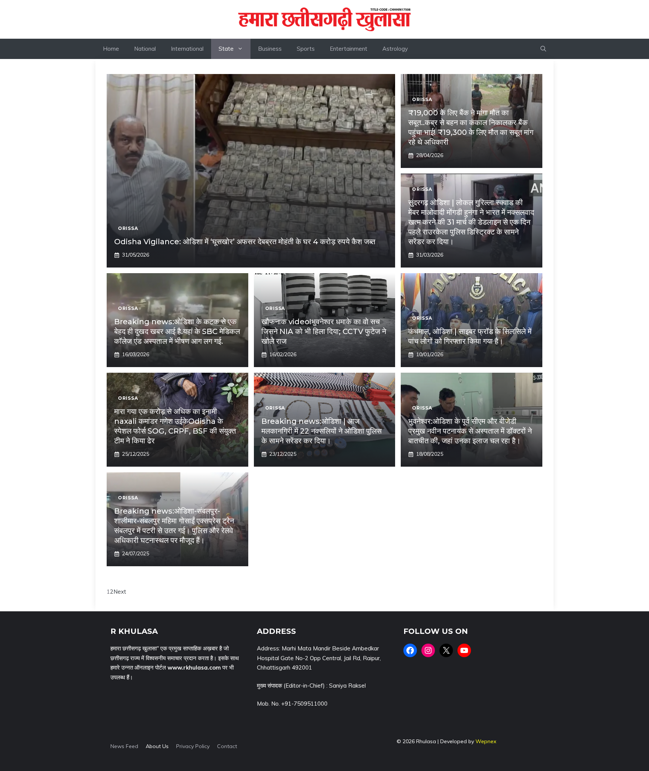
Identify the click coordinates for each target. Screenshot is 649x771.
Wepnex (485, 741)
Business (270, 48)
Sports (306, 48)
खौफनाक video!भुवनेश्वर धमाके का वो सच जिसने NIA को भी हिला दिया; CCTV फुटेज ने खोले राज (323, 331)
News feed (124, 746)
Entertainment (348, 48)
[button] (543, 49)
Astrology (395, 48)
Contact (227, 746)
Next (119, 591)
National (145, 48)
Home (111, 48)
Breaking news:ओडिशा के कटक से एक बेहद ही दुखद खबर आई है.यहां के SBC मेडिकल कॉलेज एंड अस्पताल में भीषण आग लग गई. (177, 331)
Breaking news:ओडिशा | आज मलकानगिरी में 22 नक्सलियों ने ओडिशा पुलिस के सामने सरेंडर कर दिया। (321, 431)
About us (157, 746)
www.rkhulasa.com (194, 667)
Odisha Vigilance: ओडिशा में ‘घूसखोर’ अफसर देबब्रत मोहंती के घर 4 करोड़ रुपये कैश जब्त (244, 241)
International (187, 48)
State (226, 48)
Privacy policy (193, 746)
